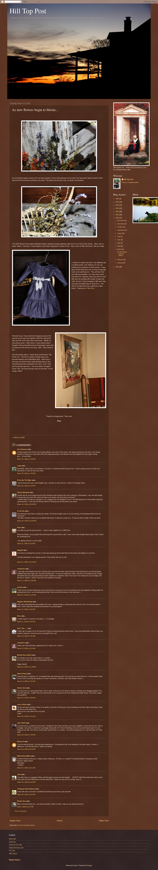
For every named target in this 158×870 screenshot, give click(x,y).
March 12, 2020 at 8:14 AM (26, 648)
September (121, 230)
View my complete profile (130, 182)
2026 (117, 199)
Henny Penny (22, 673)
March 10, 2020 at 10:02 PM (26, 504)
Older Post (104, 821)
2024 (117, 205)
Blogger (89, 865)
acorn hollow (22, 704)
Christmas (12, 842)
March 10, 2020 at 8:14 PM (26, 486)
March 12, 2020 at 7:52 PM (26, 681)
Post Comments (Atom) (27, 825)
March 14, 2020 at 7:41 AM (26, 716)
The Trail (12, 851)
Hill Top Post (28, 10)
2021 (117, 215)
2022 (117, 211)
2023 (117, 208)
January (120, 263)
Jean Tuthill (21, 723)
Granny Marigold (23, 492)
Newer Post (15, 821)
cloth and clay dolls (15, 845)
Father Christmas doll (16, 848)
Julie (19, 774)
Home (59, 821)
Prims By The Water (24, 480)
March (119, 249)
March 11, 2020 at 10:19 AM (26, 562)
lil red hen (21, 511)
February (120, 259)
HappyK (20, 550)
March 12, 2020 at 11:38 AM (26, 667)
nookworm (21, 569)
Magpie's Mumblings (24, 602)
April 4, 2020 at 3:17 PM (25, 807)
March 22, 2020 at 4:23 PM (26, 782)
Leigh (19, 466)
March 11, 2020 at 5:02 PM (26, 609)
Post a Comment (20, 811)
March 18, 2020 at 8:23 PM (26, 749)
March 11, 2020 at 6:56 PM (26, 622)
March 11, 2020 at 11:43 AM (26, 595)
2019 (117, 267)
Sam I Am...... (22, 628)
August (120, 233)
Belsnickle (12, 839)
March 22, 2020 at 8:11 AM (26, 768)
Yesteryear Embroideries (26, 789)
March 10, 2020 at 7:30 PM (26, 459)
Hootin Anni (21, 688)
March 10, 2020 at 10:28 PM (26, 521)
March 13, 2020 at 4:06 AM (26, 698)
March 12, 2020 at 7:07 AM (26, 636)
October (120, 227)
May (119, 243)
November (121, 224)
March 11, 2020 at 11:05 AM (26, 581)
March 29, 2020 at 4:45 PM (26, 794)
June (119, 240)
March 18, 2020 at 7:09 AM (26, 735)
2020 (117, 218)
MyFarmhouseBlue (24, 756)
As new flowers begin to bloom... (122, 253)
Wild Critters (13, 854)
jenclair (20, 587)
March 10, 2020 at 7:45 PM (26, 473)
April (119, 246)
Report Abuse (14, 860)
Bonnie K (20, 741)
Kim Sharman (22, 449)
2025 (117, 202)
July (119, 236)
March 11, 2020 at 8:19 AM (26, 543)
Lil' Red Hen (89, 288)
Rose (19, 527)
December (121, 220)
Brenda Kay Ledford (24, 655)
